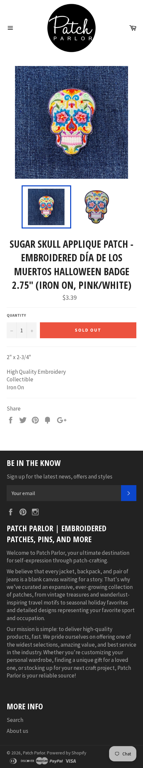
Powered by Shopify (66, 753)
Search (15, 720)
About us (17, 731)
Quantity (16, 315)
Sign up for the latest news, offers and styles (59, 476)
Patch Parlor (34, 753)
